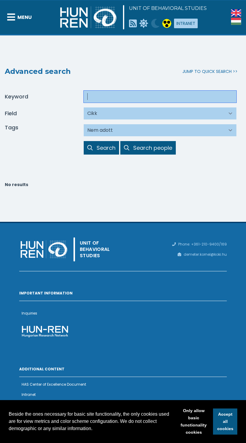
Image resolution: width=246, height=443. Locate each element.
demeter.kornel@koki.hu (205, 254)
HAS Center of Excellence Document (54, 384)
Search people (152, 148)
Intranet (185, 23)
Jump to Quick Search (207, 71)
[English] (236, 13)
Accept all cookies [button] (225, 421)
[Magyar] (236, 21)
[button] (94, 429)
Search (106, 148)
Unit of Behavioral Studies (168, 8)
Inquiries (29, 313)
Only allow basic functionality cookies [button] (194, 421)
